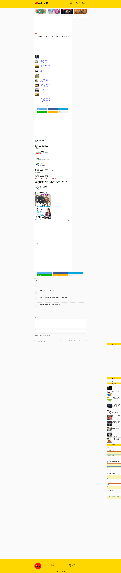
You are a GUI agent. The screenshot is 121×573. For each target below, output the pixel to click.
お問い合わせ (83, 3)
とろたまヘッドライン (73, 567)
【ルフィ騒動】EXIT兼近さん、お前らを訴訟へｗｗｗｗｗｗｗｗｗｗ (116, 405)
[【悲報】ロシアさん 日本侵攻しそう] (37, 72)
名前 (35, 329)
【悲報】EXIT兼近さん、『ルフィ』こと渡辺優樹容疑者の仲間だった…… (116, 411)
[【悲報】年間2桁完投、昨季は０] (37, 67)
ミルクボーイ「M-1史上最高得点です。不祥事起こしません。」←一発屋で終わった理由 (116, 417)
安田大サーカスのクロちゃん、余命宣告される (47, 290)
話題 (35, 278)
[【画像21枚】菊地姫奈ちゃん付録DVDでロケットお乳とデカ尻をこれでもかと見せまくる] (37, 62)
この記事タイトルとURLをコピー (53, 105)
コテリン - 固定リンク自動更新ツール (36, 56)
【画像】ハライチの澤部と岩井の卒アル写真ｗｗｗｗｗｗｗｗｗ (116, 422)
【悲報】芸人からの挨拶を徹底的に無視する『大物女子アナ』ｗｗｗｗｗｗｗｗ (53, 297)
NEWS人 (71, 562)
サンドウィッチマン (54, 563)
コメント (60, 318)
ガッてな (71, 565)
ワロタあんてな (72, 568)
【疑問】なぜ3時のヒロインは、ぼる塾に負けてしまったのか (116, 428)
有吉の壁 (52, 565)
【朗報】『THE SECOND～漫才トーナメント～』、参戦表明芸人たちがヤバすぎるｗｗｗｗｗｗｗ (116, 434)
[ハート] (36, 137)
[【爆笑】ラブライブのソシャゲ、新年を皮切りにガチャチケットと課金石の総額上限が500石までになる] (37, 100)
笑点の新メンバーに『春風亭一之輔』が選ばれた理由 (116, 386)
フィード (66, 3)
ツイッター (70, 3)
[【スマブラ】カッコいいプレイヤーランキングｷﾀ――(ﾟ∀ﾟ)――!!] (37, 90)
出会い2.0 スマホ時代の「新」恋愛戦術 (42, 219)
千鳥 (52, 562)
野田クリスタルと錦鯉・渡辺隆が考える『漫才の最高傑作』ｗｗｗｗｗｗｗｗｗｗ (116, 393)
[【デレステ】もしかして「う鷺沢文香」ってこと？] (37, 76)
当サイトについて (77, 3)
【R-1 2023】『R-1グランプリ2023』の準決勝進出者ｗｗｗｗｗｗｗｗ (116, 439)
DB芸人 (52, 564)
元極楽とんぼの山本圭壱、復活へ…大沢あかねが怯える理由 (50, 304)
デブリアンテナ (72, 566)
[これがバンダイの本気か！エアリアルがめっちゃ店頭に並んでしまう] (37, 95)
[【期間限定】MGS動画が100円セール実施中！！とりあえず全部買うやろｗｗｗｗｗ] (37, 86)
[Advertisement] (53, 23)
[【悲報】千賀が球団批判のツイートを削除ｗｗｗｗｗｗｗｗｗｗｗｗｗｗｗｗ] (37, 57)
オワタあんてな (72, 564)
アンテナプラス (72, 563)
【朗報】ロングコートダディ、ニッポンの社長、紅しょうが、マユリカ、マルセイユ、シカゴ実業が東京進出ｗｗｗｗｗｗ (116, 399)
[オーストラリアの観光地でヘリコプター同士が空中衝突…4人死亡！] (37, 81)
